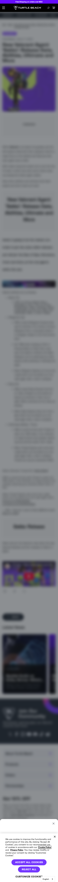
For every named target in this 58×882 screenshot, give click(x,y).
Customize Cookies (29, 876)
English (46, 879)
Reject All (29, 869)
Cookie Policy (45, 847)
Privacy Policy (16, 850)
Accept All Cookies (29, 862)
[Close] (54, 836)
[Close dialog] (54, 824)
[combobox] (48, 879)
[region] (29, 857)
